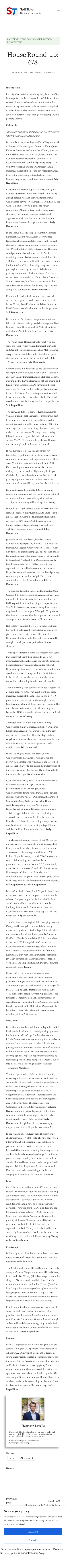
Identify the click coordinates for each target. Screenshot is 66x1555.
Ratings (47, 39)
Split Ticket (27, 9)
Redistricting (14, 42)
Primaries (36, 39)
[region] (33, 1530)
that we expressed (48, 1150)
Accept (42, 1553)
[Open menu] (58, 11)
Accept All (33, 1531)
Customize (33, 1540)
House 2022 (25, 39)
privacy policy (10, 1553)
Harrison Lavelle (32, 72)
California (13, 39)
